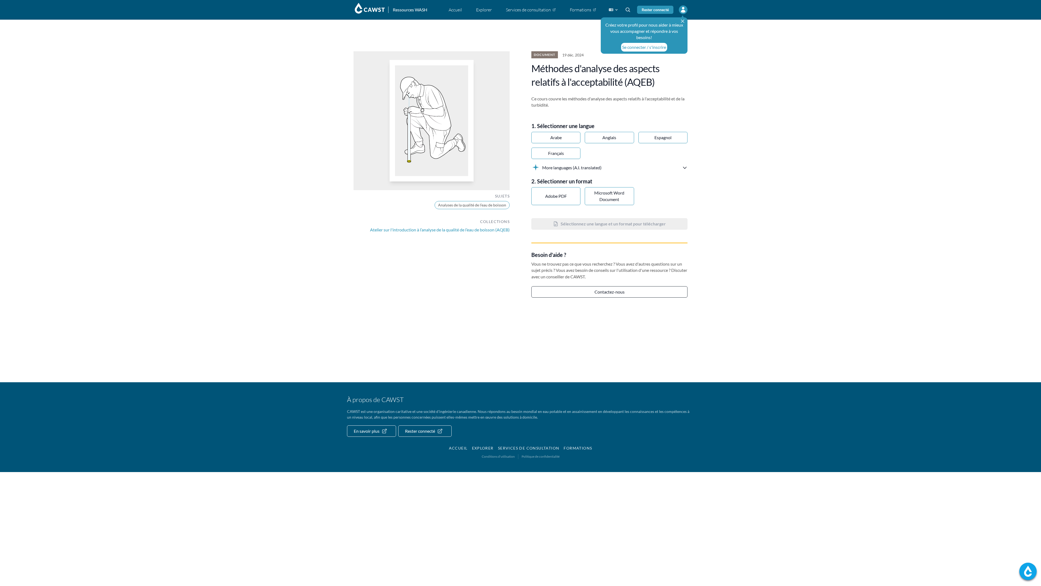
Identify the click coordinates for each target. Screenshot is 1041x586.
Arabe (556, 137)
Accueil (458, 448)
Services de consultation (529, 448)
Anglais (609, 137)
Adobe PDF (556, 196)
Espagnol (662, 137)
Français (556, 153)
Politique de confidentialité (541, 456)
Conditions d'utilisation (498, 456)
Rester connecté (655, 9)
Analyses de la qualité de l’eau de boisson (472, 205)
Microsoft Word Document (609, 196)
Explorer (483, 448)
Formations (578, 448)
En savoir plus (367, 431)
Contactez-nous (610, 291)
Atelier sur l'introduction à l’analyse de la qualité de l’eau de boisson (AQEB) (440, 229)
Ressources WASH (410, 9)
